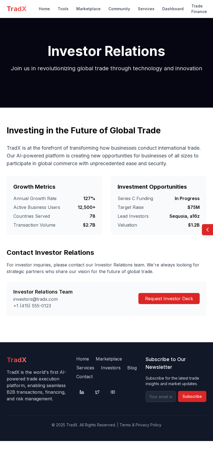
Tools (63, 8)
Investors (111, 367)
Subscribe (192, 396)
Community (119, 8)
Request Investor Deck (169, 298)
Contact (84, 376)
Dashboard (173, 8)
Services (146, 8)
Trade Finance (199, 9)
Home (44, 8)
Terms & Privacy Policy (140, 424)
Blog (132, 367)
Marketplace (88, 8)
